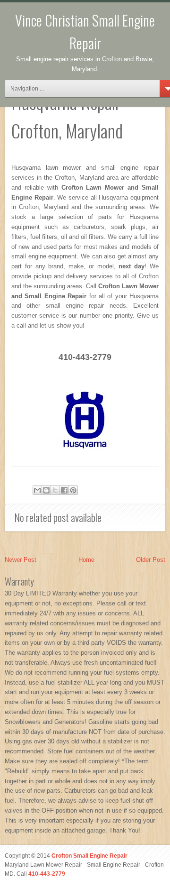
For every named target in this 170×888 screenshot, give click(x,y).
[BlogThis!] (46, 490)
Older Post (150, 559)
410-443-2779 (46, 873)
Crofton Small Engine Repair (89, 855)
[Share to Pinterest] (73, 490)
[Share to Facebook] (64, 490)
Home (86, 559)
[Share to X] (55, 490)
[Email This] (37, 490)
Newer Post (20, 559)
